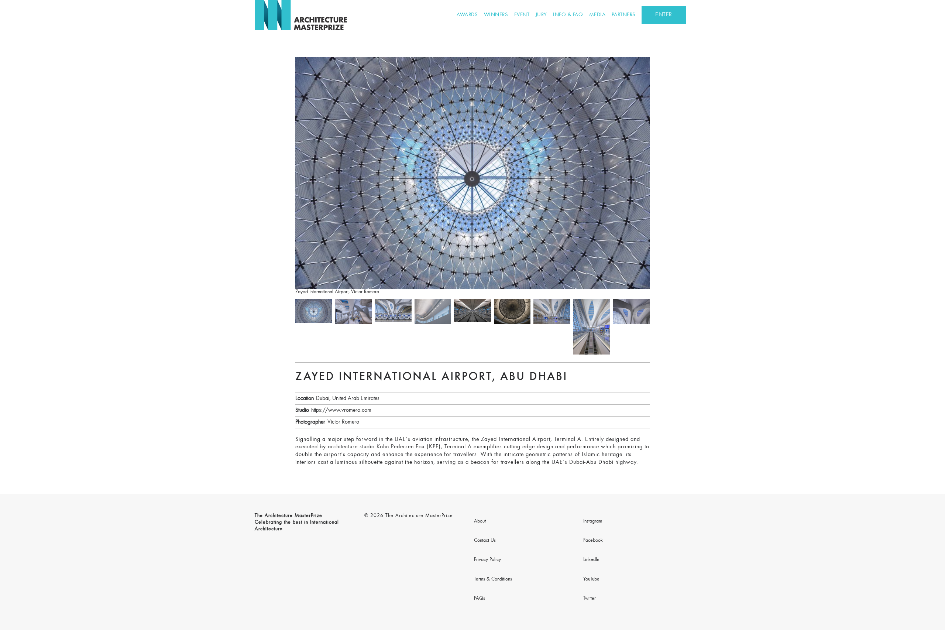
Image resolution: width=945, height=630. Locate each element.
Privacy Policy (487, 559)
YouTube (591, 579)
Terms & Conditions (493, 579)
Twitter (589, 598)
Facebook (593, 540)
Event (522, 15)
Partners (624, 15)
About (480, 521)
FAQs (479, 598)
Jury (541, 15)
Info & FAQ (568, 15)
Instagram (592, 521)
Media (597, 15)
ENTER (663, 15)
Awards (467, 15)
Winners (496, 15)
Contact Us (485, 540)
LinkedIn (591, 559)
